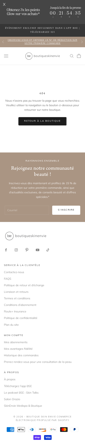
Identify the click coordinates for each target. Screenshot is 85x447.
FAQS (7, 278)
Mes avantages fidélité (18, 349)
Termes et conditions (17, 298)
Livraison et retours (16, 292)
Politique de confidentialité (20, 318)
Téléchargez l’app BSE (18, 386)
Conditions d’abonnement (20, 305)
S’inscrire (66, 210)
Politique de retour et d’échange (24, 285)
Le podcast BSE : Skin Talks (21, 392)
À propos (9, 379)
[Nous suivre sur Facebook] (6, 250)
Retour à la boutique (42, 121)
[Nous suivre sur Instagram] (16, 250)
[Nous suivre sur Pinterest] (27, 250)
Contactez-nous (14, 272)
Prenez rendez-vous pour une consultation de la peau (38, 362)
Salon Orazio (12, 399)
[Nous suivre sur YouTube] (38, 250)
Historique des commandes (21, 355)
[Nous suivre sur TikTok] (48, 250)
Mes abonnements (15, 342)
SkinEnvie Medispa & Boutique (23, 406)
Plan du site (11, 325)
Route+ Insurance (15, 311)
